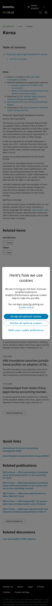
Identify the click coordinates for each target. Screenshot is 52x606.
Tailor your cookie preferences (26, 330)
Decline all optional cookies (26, 323)
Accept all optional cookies (26, 316)
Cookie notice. (26, 307)
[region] (26, 303)
